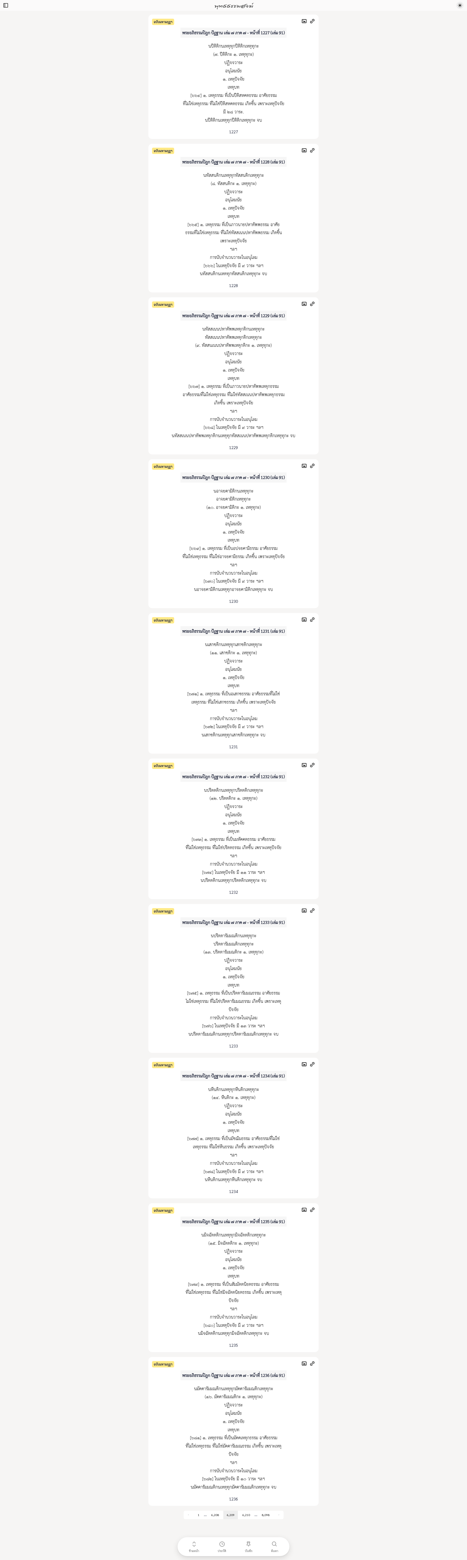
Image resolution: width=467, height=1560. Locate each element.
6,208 (215, 1515)
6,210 (246, 1515)
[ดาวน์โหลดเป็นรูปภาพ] (305, 21)
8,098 (265, 1515)
